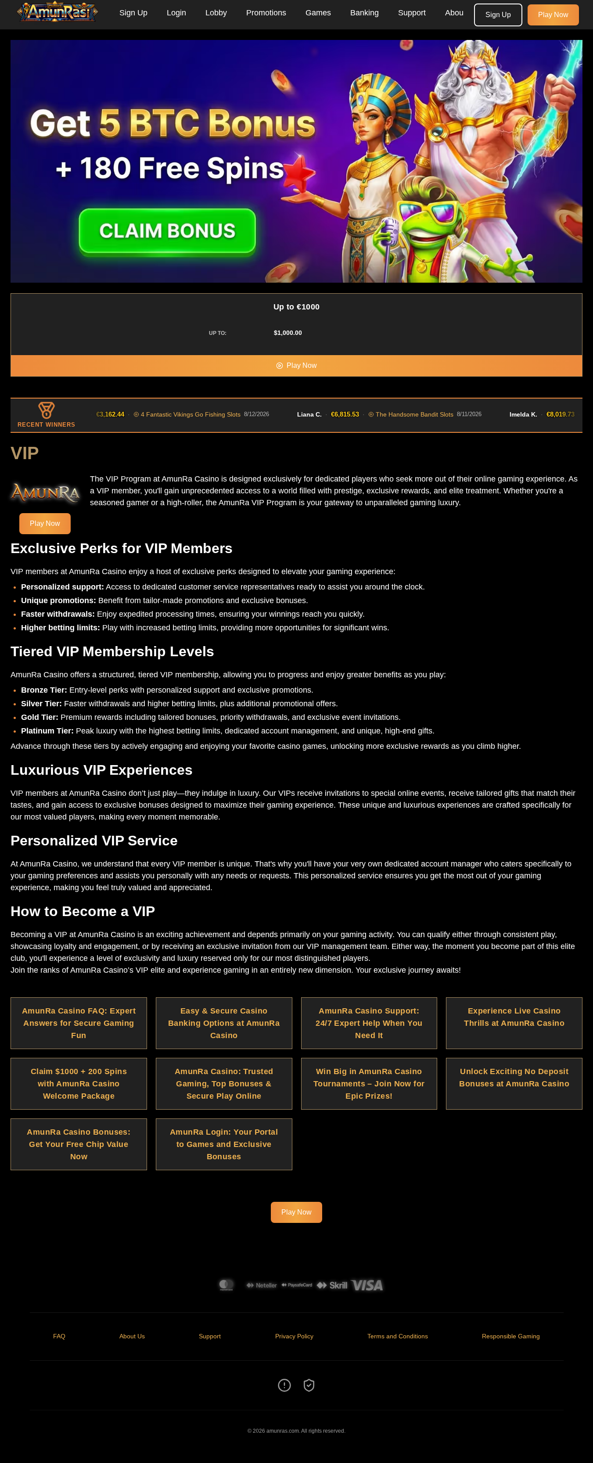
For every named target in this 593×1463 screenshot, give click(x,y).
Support (412, 12)
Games (318, 12)
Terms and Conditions (397, 1336)
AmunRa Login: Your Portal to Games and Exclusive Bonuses (224, 1144)
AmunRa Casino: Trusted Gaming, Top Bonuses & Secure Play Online (224, 1083)
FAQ (59, 1336)
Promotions (266, 12)
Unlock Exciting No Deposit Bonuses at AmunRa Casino (514, 1077)
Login (176, 12)
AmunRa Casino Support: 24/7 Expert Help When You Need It (369, 1023)
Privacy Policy (294, 1336)
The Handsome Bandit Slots (376, 414)
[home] (58, 23)
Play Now (553, 14)
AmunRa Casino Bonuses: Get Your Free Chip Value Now (78, 1144)
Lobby (216, 12)
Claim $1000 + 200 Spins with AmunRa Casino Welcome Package (79, 1083)
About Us (461, 12)
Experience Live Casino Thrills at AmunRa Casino (514, 1017)
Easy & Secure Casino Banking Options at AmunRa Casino (224, 1023)
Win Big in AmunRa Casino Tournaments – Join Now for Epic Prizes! (369, 1083)
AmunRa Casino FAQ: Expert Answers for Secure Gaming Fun (79, 1023)
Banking (364, 12)
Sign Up (133, 12)
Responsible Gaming (511, 1336)
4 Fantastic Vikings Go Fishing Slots (153, 414)
